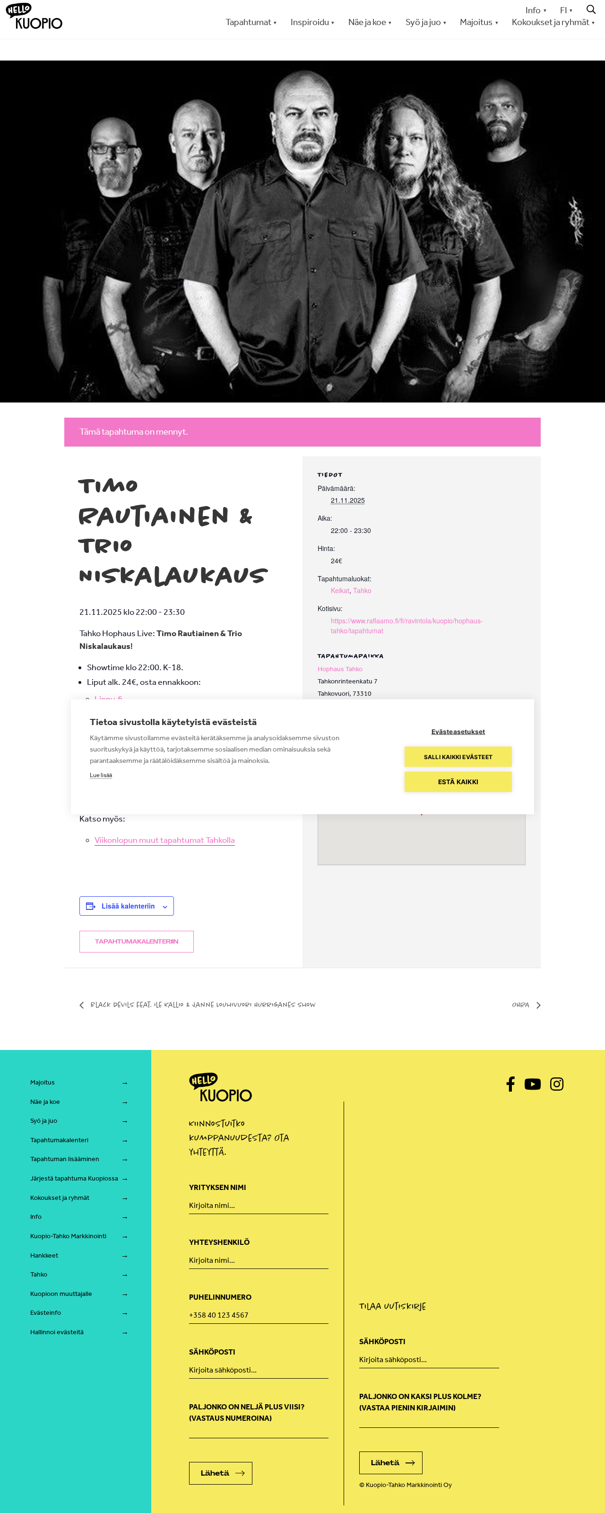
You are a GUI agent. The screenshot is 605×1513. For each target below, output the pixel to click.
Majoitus (42, 1082)
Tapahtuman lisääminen (64, 1159)
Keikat (340, 590)
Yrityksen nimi (217, 1187)
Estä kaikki (458, 781)
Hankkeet (44, 1255)
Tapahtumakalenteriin (136, 941)
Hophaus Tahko (340, 669)
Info (533, 10)
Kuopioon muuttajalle (61, 1294)
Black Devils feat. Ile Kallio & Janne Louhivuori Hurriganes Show (202, 1004)
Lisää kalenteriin (128, 905)
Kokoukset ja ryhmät (59, 1198)
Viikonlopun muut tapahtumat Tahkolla (165, 840)
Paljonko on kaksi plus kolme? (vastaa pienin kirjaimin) (420, 1402)
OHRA (522, 1004)
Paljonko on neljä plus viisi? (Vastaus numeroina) (246, 1412)
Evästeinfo (45, 1313)
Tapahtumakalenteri (59, 1140)
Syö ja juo (43, 1121)
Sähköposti (212, 1351)
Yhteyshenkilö (219, 1242)
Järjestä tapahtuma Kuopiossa (74, 1178)
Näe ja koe (45, 1102)
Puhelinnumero (220, 1297)
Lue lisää (101, 774)
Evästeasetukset (458, 731)
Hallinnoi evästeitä (57, 1332)
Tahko (362, 590)
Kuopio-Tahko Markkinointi (68, 1236)
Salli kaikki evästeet (458, 756)
